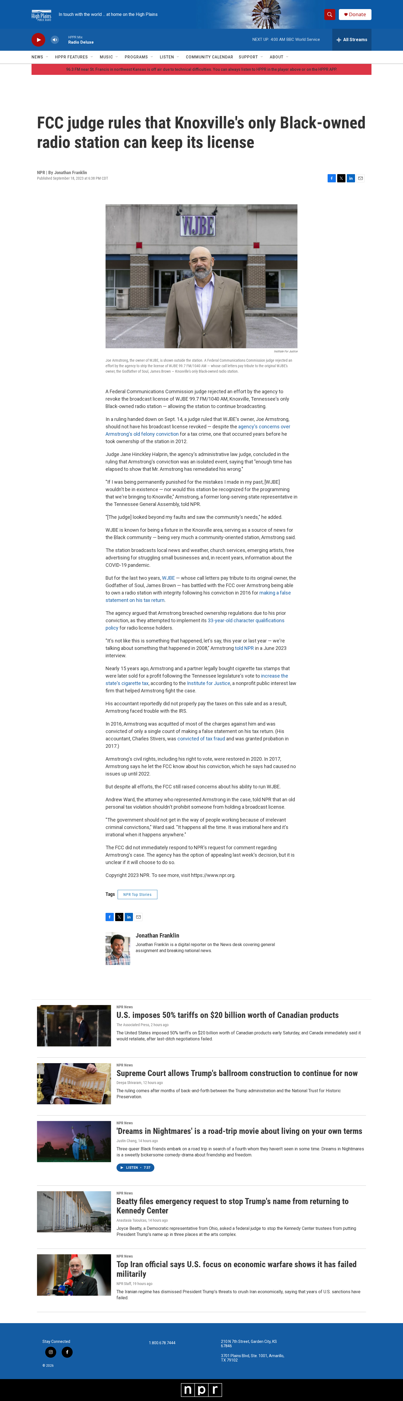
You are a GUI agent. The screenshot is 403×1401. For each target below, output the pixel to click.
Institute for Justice (208, 683)
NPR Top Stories (137, 894)
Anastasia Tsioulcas (131, 1220)
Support (248, 57)
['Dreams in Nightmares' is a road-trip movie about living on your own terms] (74, 1141)
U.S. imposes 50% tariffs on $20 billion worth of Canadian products (228, 1015)
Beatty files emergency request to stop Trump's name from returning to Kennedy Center (233, 1206)
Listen (167, 57)
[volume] (54, 40)
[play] (38, 40)
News (37, 57)
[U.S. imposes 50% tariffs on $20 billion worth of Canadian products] (74, 1025)
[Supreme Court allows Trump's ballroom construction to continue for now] (74, 1083)
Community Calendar (209, 57)
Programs (136, 57)
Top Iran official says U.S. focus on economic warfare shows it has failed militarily (237, 1269)
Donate (357, 14)
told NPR (244, 648)
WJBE (168, 578)
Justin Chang (127, 1141)
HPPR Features (71, 57)
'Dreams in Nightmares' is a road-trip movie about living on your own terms (239, 1131)
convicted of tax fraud (201, 738)
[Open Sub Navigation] (47, 57)
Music (106, 57)
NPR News (125, 1007)
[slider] (63, 40)
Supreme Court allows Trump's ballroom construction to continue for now (237, 1073)
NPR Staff (124, 1283)
